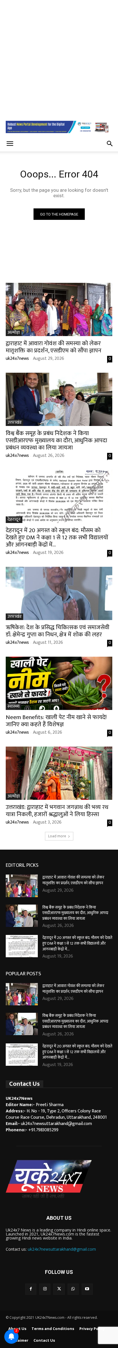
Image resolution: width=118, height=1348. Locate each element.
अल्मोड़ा (13, 332)
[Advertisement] (59, 59)
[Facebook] (30, 1289)
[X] (58, 1289)
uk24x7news (17, 358)
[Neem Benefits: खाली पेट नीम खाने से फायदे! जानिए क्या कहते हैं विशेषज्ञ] (59, 683)
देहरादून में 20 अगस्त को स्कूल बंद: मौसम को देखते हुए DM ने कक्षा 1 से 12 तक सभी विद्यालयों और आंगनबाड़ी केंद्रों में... (57, 537)
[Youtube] (87, 1289)
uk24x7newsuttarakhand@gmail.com (62, 1249)
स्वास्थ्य (13, 706)
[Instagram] (44, 1289)
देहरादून (14, 519)
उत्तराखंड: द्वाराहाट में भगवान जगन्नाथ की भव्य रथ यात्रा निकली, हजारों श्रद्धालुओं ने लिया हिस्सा (57, 810)
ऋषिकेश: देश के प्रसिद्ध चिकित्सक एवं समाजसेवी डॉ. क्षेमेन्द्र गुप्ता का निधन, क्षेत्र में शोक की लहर (57, 631)
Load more (57, 836)
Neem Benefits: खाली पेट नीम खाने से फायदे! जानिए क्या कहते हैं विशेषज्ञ (56, 720)
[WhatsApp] (73, 1289)
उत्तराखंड (14, 422)
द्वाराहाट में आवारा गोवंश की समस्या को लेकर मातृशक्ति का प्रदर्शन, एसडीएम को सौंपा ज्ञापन (53, 347)
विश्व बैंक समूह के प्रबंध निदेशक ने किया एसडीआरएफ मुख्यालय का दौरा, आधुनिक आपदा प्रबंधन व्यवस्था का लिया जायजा (56, 440)
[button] (10, 143)
